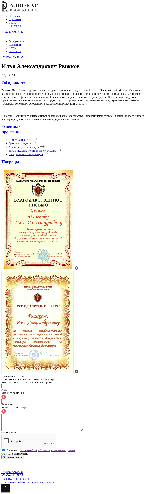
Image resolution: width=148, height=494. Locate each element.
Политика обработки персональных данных (28, 481)
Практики (15, 19)
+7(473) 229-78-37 (12, 32)
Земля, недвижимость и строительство (33, 150)
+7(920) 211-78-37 (12, 475)
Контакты (15, 25)
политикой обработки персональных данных (47, 450)
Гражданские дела (20, 143)
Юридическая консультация (26, 154)
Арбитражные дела (21, 139)
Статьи (13, 22)
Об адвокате (16, 16)
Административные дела (24, 147)
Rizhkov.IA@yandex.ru (15, 478)
